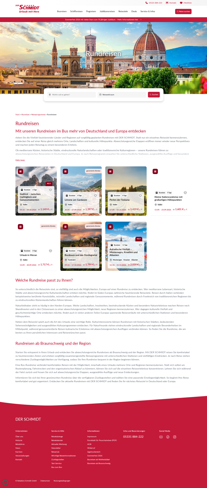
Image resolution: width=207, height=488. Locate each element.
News (17, 448)
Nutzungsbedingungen (62, 481)
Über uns (19, 437)
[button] (5, 482)
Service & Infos (148, 11)
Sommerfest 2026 (94, 456)
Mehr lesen (20, 160)
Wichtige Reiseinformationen (63, 456)
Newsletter (56, 448)
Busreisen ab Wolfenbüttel (98, 460)
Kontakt (18, 460)
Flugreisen (91, 11)
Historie (18, 440)
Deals (134, 11)
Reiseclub (55, 452)
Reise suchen (184, 11)
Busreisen (62, 11)
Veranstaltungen (22, 456)
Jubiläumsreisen (107, 11)
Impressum (91, 437)
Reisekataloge (57, 437)
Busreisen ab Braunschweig (98, 463)
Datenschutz (45, 481)
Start (17, 115)
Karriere (18, 452)
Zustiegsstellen (57, 460)
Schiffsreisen (76, 11)
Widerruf (91, 448)
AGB (89, 444)
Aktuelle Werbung (59, 444)
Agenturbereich (93, 452)
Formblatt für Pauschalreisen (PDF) (102, 440)
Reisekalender (57, 440)
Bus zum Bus (56, 467)
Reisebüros (20, 444)
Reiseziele (123, 11)
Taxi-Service (56, 463)
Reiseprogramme (38, 115)
